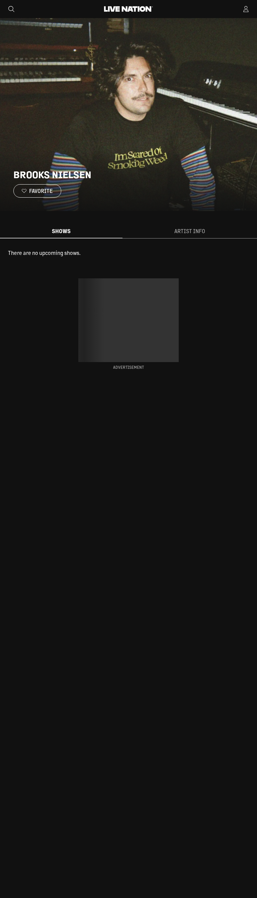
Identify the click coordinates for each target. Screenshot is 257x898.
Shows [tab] (61, 230)
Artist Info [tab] (189, 230)
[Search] (11, 9)
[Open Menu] (246, 9)
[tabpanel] (128, 253)
